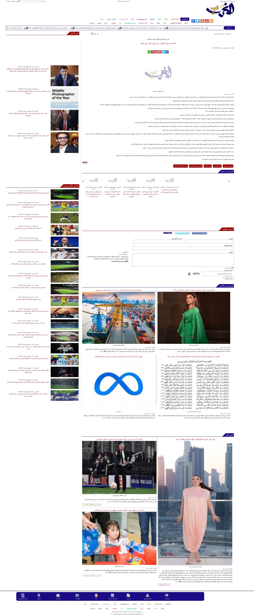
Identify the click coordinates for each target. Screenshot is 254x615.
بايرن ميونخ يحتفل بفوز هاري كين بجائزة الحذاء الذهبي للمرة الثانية (28, 252)
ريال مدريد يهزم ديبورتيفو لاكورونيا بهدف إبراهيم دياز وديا (28, 323)
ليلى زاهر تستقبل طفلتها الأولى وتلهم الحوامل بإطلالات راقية (195, 439)
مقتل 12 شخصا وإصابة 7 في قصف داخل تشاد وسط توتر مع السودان (175, 28)
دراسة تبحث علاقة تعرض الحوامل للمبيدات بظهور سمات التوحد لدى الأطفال (119, 510)
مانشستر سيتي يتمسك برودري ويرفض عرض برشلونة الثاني (28, 264)
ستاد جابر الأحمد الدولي (180, 166)
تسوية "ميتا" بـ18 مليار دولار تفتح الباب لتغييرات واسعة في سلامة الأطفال (118, 356)
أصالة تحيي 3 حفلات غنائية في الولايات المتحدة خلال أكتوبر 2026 (194, 290)
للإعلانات (77, 598)
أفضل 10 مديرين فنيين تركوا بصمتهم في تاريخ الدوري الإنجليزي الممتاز (119, 439)
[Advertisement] (98, 8)
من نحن (129, 598)
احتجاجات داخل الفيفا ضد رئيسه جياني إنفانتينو (28, 228)
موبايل (39, 598)
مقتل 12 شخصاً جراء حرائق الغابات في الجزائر (41, 28)
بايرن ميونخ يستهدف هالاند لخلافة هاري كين (28, 299)
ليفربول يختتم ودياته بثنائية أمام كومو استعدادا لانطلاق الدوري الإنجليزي (28, 193)
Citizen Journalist (112, 598)
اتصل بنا (58, 598)
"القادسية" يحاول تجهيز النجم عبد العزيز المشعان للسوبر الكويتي (150, 194)
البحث (43, 1)
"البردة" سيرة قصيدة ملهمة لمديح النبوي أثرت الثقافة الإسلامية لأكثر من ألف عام (193, 356)
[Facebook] (199, 234)
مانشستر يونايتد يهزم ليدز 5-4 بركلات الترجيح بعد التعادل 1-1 (28, 287)
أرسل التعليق (228, 278)
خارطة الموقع (148, 598)
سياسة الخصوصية (23, 598)
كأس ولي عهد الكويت (196, 166)
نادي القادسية (217, 166)
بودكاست (166, 598)
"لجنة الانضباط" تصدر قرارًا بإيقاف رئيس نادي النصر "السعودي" (112, 194)
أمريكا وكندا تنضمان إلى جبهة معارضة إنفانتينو (28, 240)
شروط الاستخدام (123, 254)
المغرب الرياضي (228, 166)
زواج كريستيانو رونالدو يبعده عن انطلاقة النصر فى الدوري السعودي (28, 358)
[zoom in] (92, 34)
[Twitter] (182, 234)
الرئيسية (228, 34)
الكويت (222, 97)
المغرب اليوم (15, 1)
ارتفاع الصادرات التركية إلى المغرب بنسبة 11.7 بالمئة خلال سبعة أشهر (118, 290)
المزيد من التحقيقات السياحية (91, 504)
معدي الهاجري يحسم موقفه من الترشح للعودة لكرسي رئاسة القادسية (94, 194)
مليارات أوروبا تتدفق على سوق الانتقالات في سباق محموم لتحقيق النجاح (28, 382)
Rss (96, 598)
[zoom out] (98, 34)
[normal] (95, 34)
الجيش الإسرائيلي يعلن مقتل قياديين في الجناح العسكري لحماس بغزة (128, 28)
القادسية (228, 97)
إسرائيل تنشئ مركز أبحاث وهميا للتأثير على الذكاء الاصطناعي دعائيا (81, 28)
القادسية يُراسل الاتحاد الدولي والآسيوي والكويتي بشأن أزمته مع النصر (131, 194)
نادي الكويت (207, 166)
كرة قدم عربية (219, 34)
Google (8, 1)
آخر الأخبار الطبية (164, 584)
